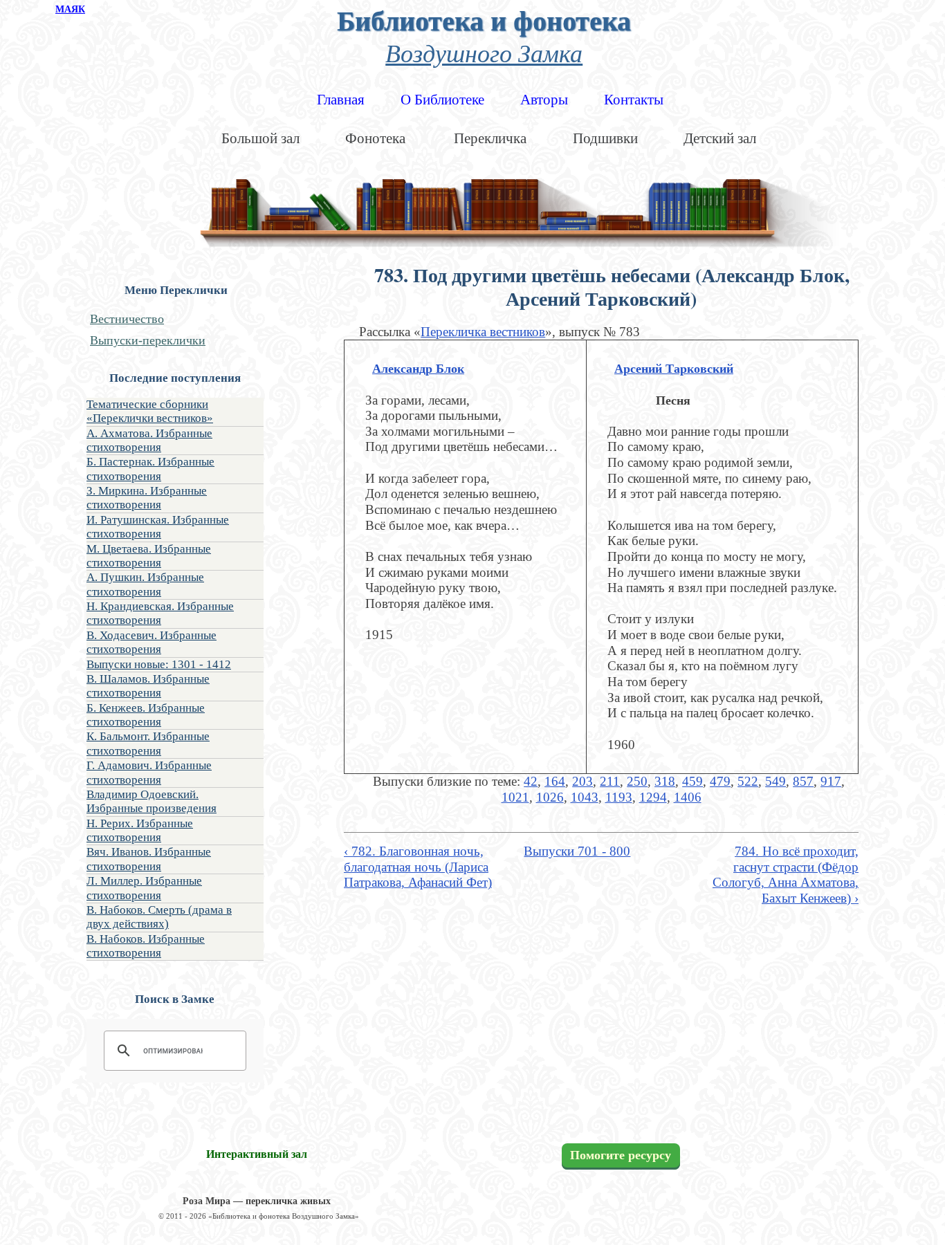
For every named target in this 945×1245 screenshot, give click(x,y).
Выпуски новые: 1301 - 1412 (158, 664)
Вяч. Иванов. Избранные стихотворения (148, 858)
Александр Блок (418, 369)
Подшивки (605, 138)
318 (664, 781)
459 (692, 781)
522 (747, 781)
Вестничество (127, 319)
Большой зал (260, 138)
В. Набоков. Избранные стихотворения (145, 945)
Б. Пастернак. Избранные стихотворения (150, 468)
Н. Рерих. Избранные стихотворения (139, 830)
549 (775, 781)
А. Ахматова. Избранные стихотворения (149, 440)
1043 (584, 797)
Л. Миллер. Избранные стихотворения (144, 887)
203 (582, 781)
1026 (550, 797)
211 (610, 781)
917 (830, 781)
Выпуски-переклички (147, 340)
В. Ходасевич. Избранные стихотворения (151, 642)
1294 (653, 797)
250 (637, 781)
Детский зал (719, 138)
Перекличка (490, 138)
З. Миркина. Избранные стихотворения (146, 497)
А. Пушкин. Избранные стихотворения (145, 584)
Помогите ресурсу (620, 1155)
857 (803, 781)
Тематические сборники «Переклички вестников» (149, 411)
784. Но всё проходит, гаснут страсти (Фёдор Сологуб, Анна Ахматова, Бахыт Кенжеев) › (786, 874)
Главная (341, 99)
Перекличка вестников (483, 331)
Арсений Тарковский (673, 369)
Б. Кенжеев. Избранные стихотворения (145, 714)
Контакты (633, 99)
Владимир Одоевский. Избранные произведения (151, 801)
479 (720, 781)
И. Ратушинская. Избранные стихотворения (157, 526)
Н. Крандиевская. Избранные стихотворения (160, 613)
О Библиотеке (442, 99)
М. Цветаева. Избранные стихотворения (148, 555)
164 (554, 781)
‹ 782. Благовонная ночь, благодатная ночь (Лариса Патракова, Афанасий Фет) (418, 866)
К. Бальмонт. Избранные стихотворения (148, 743)
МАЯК (70, 9)
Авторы (544, 99)
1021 (515, 797)
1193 (618, 797)
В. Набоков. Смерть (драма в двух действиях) (159, 916)
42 (531, 781)
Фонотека (375, 138)
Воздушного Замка (483, 52)
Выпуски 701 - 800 (577, 851)
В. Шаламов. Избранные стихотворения (148, 685)
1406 (687, 797)
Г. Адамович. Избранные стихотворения (149, 772)
